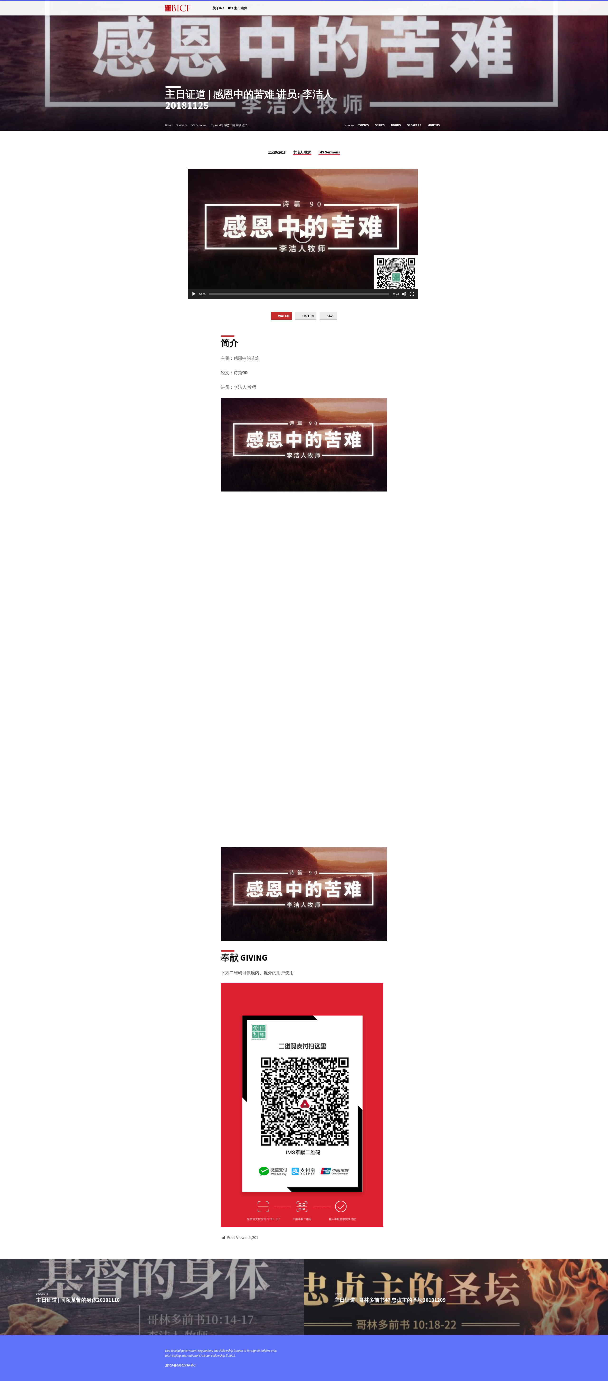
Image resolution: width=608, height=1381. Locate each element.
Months (434, 125)
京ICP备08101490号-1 (180, 1365)
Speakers (414, 125)
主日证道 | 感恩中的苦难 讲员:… (230, 125)
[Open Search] (441, 8)
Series (380, 125)
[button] (302, 233)
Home (168, 125)
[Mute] (404, 294)
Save (330, 316)
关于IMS (218, 8)
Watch (283, 316)
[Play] (193, 294)
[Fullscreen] (411, 294)
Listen (308, 316)
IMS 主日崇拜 (237, 8)
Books (396, 125)
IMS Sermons (198, 125)
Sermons (181, 125)
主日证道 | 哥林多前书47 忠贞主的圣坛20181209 (390, 1300)
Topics (363, 125)
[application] (303, 234)
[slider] (299, 294)
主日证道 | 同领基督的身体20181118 (78, 1300)
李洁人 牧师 (302, 152)
